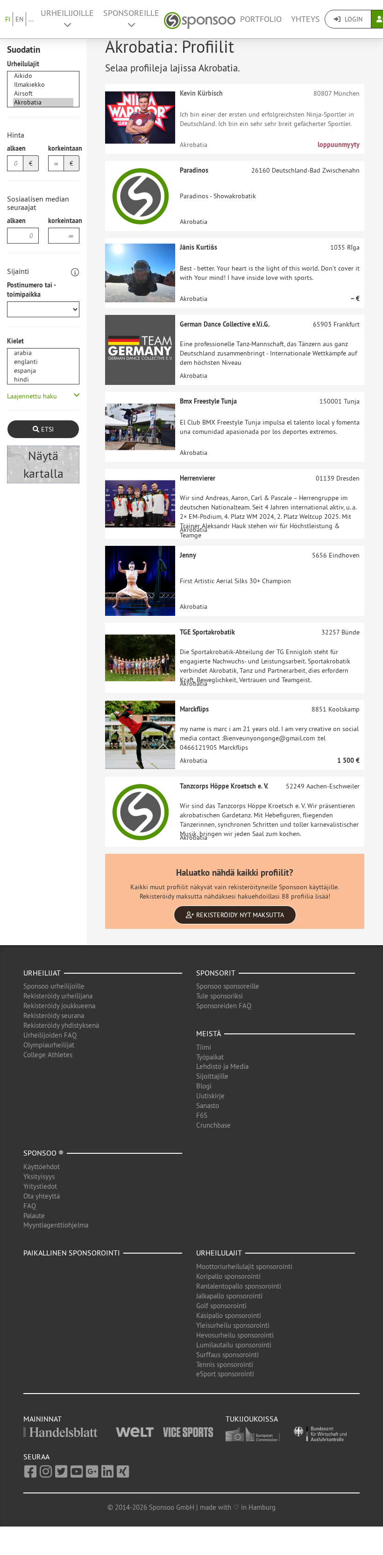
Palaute (34, 1215)
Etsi (46, 429)
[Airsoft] (43, 93)
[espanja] (43, 370)
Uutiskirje (210, 1095)
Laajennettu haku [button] (32, 396)
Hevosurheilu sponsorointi (235, 1335)
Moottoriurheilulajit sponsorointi (244, 1266)
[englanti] (43, 361)
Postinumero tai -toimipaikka (31, 290)
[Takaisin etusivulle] (199, 19)
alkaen (16, 148)
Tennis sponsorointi (224, 1364)
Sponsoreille (131, 13)
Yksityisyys (39, 1176)
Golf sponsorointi (221, 1305)
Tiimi (203, 1047)
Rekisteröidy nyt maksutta (239, 915)
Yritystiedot (40, 1186)
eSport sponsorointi (225, 1373)
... (31, 19)
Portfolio (261, 19)
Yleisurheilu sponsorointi (233, 1325)
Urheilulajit (23, 64)
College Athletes (47, 1054)
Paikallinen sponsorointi (71, 1252)
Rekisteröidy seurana (53, 1015)
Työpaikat (210, 1057)
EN (19, 19)
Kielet (15, 341)
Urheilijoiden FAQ (50, 1035)
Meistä (208, 1033)
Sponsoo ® (43, 1153)
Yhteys (305, 19)
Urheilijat (42, 972)
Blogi (204, 1085)
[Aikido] (43, 75)
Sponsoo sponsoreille (227, 986)
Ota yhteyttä (41, 1196)
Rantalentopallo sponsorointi (238, 1286)
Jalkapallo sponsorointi (229, 1295)
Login (352, 19)
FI (7, 19)
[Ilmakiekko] (43, 84)
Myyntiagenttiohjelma (55, 1224)
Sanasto (207, 1105)
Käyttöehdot (41, 1166)
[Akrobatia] (43, 102)
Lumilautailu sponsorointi (233, 1344)
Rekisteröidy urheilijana (57, 995)
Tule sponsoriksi (219, 995)
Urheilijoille (67, 13)
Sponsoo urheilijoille (54, 986)
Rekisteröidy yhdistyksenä (61, 1025)
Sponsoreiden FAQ (223, 1005)
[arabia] (43, 353)
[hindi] (43, 379)
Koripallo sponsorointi (228, 1276)
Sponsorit (215, 972)
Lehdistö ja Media (222, 1066)
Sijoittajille (212, 1076)
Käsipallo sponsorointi (228, 1315)
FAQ (29, 1205)
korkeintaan (64, 148)
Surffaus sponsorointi (227, 1354)
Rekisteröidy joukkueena (59, 1005)
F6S (201, 1115)
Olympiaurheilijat (48, 1044)
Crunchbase (213, 1125)
